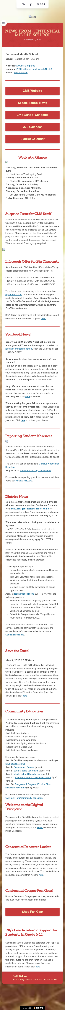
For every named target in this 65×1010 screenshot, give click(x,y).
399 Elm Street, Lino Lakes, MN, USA (34, 69)
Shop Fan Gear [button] (32, 912)
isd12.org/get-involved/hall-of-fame (29, 508)
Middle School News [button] (32, 103)
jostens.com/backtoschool (18, 348)
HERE (39, 827)
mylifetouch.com (13, 294)
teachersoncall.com (24, 593)
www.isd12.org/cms (25, 65)
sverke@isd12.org (23, 480)
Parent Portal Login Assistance (35, 470)
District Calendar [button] (33, 139)
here (23, 420)
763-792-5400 (21, 72)
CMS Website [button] (32, 91)
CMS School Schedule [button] (33, 115)
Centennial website (14, 634)
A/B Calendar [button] (32, 127)
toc (4, 23)
